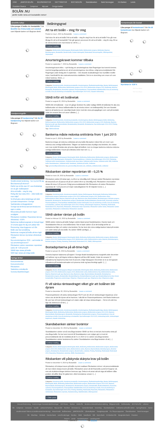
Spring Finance (141, 408)
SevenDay (98, 408)
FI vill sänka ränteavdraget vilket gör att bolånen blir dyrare (80, 285)
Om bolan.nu (75, 408)
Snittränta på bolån (82, 163)
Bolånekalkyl (125, 404)
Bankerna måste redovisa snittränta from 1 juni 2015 (81, 134)
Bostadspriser (57, 89)
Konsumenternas (17, 261)
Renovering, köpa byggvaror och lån (24, 227)
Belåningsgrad (65, 50)
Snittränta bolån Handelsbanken (55, 161)
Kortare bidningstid (78, 52)
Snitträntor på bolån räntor (125, 408)
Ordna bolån (26, 29)
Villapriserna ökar (96, 278)
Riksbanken (67, 206)
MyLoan (45, 6)
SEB (93, 415)
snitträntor (105, 166)
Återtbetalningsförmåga (96, 85)
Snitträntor (92, 163)
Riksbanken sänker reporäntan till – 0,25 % (74, 171)
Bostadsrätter (81, 200)
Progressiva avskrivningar (62, 278)
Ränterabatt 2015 (50, 206)
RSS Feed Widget (137, 88)
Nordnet (67, 408)
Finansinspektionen (81, 89)
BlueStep (34, 415)
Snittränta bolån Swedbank (68, 163)
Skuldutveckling (73, 392)
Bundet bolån (68, 52)
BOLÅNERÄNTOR (44, 2)
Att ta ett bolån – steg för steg (65, 30)
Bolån (81, 50)
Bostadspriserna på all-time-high (67, 247)
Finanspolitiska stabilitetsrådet (96, 89)
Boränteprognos (50, 52)
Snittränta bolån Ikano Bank (74, 161)
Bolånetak (101, 50)
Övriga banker (57, 6)
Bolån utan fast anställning (20, 230)
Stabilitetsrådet (82, 392)
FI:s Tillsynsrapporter (117, 411)
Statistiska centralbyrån (19, 269)
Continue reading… (53, 46)
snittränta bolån (97, 166)
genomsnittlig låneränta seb (76, 166)
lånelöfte (14, 29)
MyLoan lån (58, 408)
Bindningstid (75, 50)
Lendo (133, 2)
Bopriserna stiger (79, 274)
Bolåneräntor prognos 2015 (96, 87)
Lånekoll (37, 29)
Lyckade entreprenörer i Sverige (22, 201)
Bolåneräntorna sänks (52, 198)
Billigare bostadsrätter (74, 270)
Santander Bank (87, 408)
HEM (14, 2)
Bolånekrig (111, 120)
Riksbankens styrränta (76, 209)
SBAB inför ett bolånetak (62, 97)
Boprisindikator (62, 124)
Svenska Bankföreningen (20, 272)
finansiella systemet (68, 89)
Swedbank (87, 415)
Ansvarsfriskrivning (24, 404)
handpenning (28, 118)
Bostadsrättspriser (74, 276)
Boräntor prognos (113, 198)
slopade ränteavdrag (97, 91)
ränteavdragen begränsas (92, 204)
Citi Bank (42, 415)
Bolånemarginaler (50, 122)
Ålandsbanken (131, 411)
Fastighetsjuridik (102, 411)
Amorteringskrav (83, 85)
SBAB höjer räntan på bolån (21, 250)
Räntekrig (113, 159)
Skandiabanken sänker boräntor (66, 324)
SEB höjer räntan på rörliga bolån (23, 253)
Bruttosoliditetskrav (91, 200)
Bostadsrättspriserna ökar (106, 276)
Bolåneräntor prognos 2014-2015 (77, 87)
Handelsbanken (82, 419)
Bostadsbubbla (72, 124)
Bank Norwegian (107, 2)
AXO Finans (64, 404)
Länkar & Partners (46, 408)
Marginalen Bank (124, 415)
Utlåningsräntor (107, 52)
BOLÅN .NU (21, 11)
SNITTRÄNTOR (61, 2)
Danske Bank (51, 415)
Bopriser (107, 50)
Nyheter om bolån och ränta (22, 177)
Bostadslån (68, 34)
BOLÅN (94, 420)
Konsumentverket (17, 264)
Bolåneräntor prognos (90, 50)
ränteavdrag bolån (103, 316)
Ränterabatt (88, 52)
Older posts (51, 397)
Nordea (73, 415)
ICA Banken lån (111, 415)
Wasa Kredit (56, 411)
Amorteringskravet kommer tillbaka (69, 60)
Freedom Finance (19, 6)
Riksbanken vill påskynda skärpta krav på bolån (77, 359)
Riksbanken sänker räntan (98, 206)
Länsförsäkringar (63, 415)
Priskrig (114, 124)
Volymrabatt (49, 54)
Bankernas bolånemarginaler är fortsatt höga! (27, 222)
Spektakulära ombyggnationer (22, 204)
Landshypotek (95, 419)
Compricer (34, 6)
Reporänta (60, 206)
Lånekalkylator (90, 411)
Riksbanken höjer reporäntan (81, 206)
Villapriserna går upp (83, 278)
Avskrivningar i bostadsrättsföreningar (45, 404)
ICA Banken (122, 2)
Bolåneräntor (57, 50)
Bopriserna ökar (82, 198)
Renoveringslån (97, 52)
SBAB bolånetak (55, 126)
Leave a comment (80, 34)
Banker (106, 85)
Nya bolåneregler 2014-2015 (81, 91)
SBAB (47, 126)
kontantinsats (138, 27)
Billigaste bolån (114, 404)
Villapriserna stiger (107, 278)
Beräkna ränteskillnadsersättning (96, 404)
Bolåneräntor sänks (104, 196)
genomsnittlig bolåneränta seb (58, 166)
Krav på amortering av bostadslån (61, 91)
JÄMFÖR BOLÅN (27, 2)
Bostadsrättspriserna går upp (89, 276)
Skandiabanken (91, 2)
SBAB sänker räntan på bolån (65, 214)
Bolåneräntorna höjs (94, 272)
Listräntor (88, 159)
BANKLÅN (80, 404)
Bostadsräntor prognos (69, 200)
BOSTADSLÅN (76, 2)
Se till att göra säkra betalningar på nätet (25, 199)
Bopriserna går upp (51, 124)
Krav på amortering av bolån (98, 202)
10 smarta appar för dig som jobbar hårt (25, 225)
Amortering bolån (58, 85)
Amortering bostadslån (71, 85)
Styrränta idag (127, 81)
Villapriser (73, 278)
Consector (28, 408)
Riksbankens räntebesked (61, 209)
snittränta (88, 166)
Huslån (36, 408)
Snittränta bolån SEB (105, 161)
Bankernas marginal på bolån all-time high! (26, 232)
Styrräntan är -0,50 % (129, 84)
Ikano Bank (100, 415)
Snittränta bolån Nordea (90, 161)
